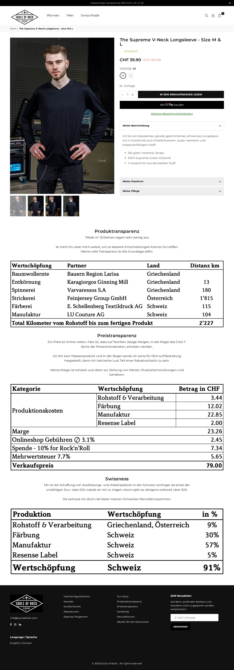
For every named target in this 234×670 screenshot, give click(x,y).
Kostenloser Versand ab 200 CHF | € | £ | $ (117, 2)
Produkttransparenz (129, 601)
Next (111, 116)
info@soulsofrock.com (23, 617)
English (15, 642)
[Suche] (206, 15)
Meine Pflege (131, 190)
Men (70, 15)
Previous (13, 116)
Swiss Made (90, 15)
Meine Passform (133, 181)
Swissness (123, 611)
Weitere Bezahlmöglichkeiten (172, 113)
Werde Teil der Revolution (133, 621)
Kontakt (68, 601)
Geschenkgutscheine (77, 596)
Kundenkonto (72, 606)
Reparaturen (71, 611)
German (27, 642)
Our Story (123, 596)
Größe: (128, 68)
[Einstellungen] (213, 15)
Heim (13, 28)
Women (53, 15)
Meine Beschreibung (136, 125)
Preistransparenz (127, 606)
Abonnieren (180, 626)
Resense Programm (76, 616)
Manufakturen (126, 616)
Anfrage (129, 86)
